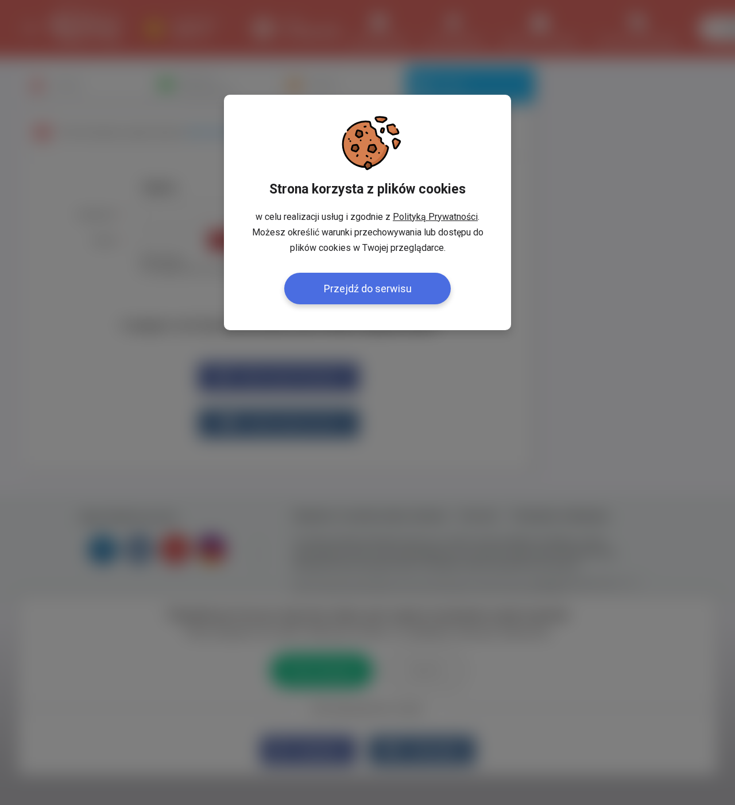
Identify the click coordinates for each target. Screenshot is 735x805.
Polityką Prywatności (435, 216)
